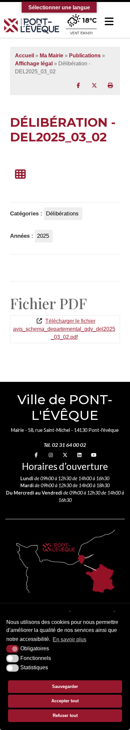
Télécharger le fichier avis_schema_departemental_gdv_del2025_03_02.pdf (64, 329)
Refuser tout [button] (65, 715)
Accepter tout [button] (65, 700)
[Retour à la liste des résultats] (20, 174)
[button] (109, 21)
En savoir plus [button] (69, 639)
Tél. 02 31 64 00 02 (65, 445)
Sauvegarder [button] (65, 686)
